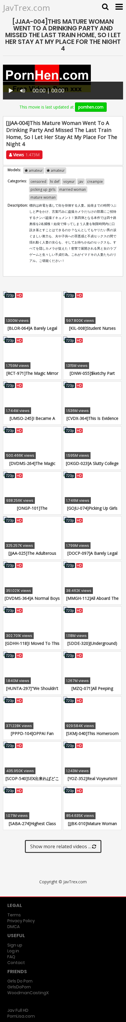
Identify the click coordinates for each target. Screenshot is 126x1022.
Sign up (14, 945)
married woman (72, 189)
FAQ (11, 957)
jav (81, 181)
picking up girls (42, 189)
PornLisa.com (21, 1016)
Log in (13, 951)
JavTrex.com (26, 7)
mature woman (43, 197)
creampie (95, 181)
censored (38, 181)
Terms (14, 915)
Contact (16, 963)
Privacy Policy (21, 921)
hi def (54, 181)
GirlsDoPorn (19, 987)
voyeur (69, 181)
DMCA (13, 927)
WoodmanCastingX (28, 993)
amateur (35, 170)
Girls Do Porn (20, 981)
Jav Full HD (17, 1010)
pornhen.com (90, 107)
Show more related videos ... (61, 846)
